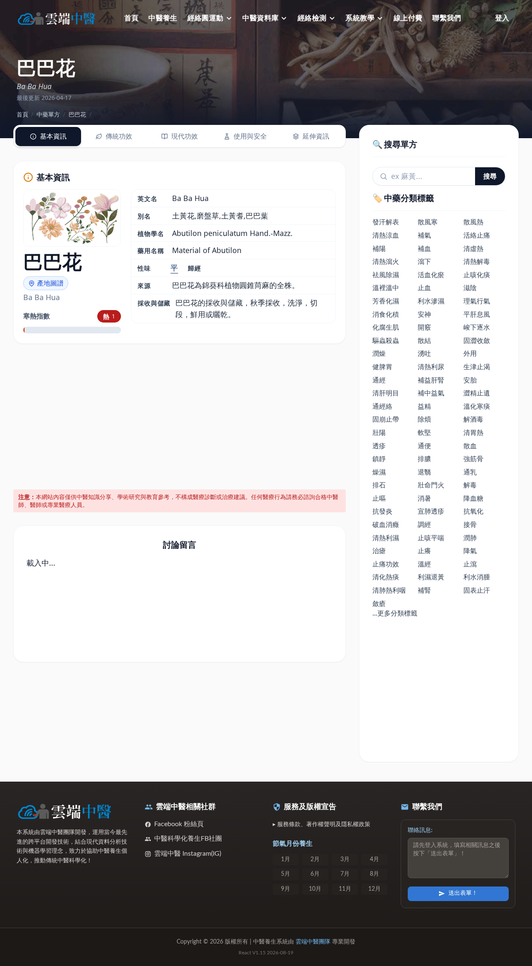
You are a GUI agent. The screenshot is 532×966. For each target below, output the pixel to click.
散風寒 (428, 221)
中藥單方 (48, 114)
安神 (424, 314)
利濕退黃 (431, 576)
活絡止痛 (476, 235)
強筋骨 (473, 458)
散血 (470, 445)
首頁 (131, 18)
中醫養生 (162, 18)
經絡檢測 (312, 18)
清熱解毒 (476, 261)
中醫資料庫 (260, 18)
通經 (379, 380)
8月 (374, 874)
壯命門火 (431, 484)
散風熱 (473, 221)
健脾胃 (382, 366)
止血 (424, 287)
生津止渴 (476, 366)
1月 (285, 859)
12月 (374, 889)
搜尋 (490, 176)
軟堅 (424, 432)
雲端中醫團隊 (313, 942)
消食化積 (385, 314)
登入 (502, 18)
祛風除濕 (385, 274)
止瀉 (470, 564)
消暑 (424, 498)
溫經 (424, 564)
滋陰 (470, 287)
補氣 (424, 235)
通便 (424, 445)
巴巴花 (77, 114)
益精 (424, 406)
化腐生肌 (385, 327)
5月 (285, 874)
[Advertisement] (179, 415)
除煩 (424, 419)
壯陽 (379, 432)
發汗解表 (385, 221)
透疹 (379, 445)
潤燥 (379, 353)
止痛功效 (385, 564)
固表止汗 (476, 590)
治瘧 (379, 550)
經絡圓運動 (205, 18)
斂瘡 (379, 603)
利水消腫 (476, 576)
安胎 (470, 380)
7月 (345, 874)
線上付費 (408, 18)
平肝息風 (476, 314)
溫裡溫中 (385, 287)
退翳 (424, 472)
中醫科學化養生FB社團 (188, 838)
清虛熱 (473, 248)
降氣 (470, 550)
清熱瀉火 (385, 261)
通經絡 (382, 406)
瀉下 (424, 261)
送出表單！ (463, 893)
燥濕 (379, 472)
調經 (424, 524)
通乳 (470, 472)
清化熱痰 (385, 576)
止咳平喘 (431, 537)
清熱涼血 (385, 235)
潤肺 (470, 537)
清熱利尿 (431, 366)
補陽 (379, 248)
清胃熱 (473, 432)
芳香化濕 (385, 300)
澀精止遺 (476, 392)
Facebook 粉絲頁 (179, 824)
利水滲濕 (431, 300)
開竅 (424, 327)
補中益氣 (431, 392)
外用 (470, 353)
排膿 (424, 458)
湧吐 (424, 353)
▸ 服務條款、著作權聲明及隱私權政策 (321, 824)
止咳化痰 (476, 274)
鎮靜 (379, 458)
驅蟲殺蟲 (385, 340)
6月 (315, 874)
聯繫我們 (446, 18)
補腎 (424, 590)
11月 (345, 889)
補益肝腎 (431, 380)
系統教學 (359, 18)
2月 (315, 859)
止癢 (424, 550)
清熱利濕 (385, 537)
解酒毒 (473, 419)
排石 (379, 484)
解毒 (470, 484)
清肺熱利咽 (389, 590)
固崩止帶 (385, 419)
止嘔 (379, 498)
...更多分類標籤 (394, 613)
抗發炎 (382, 511)
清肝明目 (385, 392)
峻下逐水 (476, 327)
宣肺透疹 (431, 511)
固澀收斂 (476, 340)
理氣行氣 (476, 300)
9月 (285, 889)
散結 (424, 340)
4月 (374, 859)
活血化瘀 (431, 274)
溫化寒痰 (476, 406)
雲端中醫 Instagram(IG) (187, 853)
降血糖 (473, 498)
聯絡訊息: (420, 830)
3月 (345, 859)
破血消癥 (385, 524)
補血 (424, 248)
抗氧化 (473, 511)
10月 (315, 889)
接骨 (470, 524)
